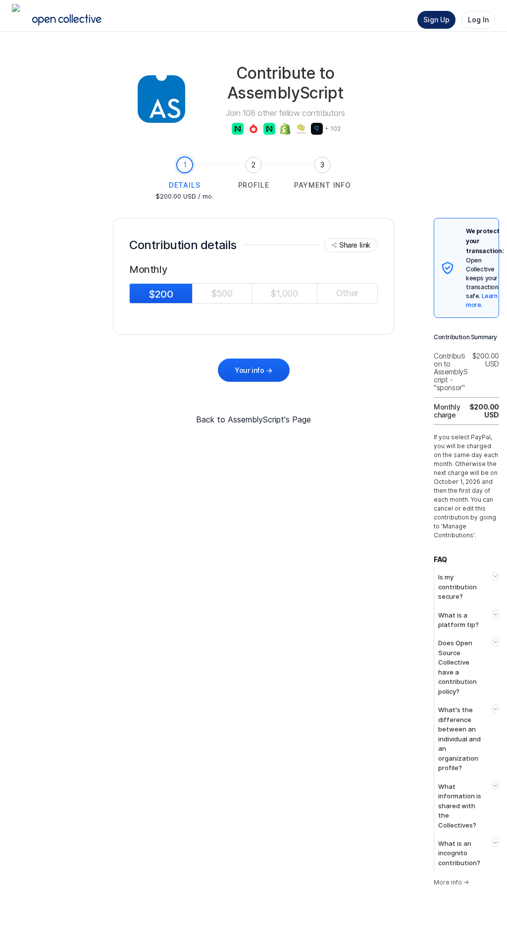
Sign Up (436, 19)
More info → (451, 882)
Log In (478, 19)
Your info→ (253, 370)
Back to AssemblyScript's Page (253, 419)
